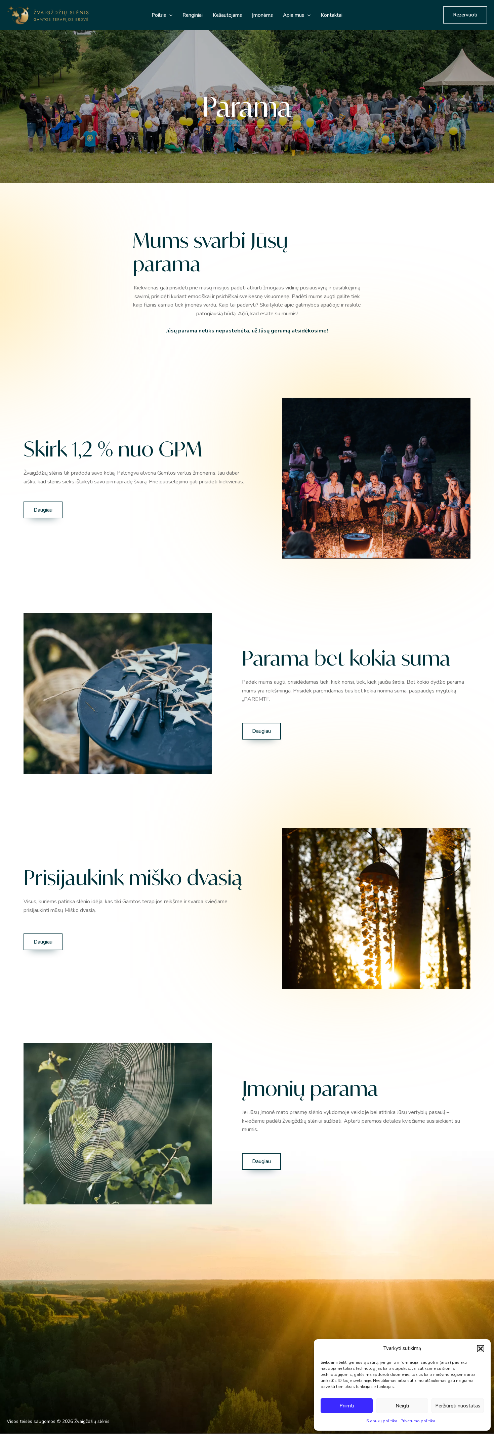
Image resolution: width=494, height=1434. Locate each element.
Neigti (402, 1405)
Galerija (147, 1363)
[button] (480, 1348)
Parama (147, 1380)
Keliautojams (227, 15)
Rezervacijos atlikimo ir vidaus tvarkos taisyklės (189, 1397)
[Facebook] (308, 1384)
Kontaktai (331, 15)
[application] (169, 15)
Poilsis (159, 15)
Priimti (346, 1405)
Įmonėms (262, 15)
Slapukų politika (381, 1421)
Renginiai (192, 15)
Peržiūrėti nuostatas (457, 1405)
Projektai (148, 1371)
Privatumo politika (418, 1421)
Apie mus (293, 15)
